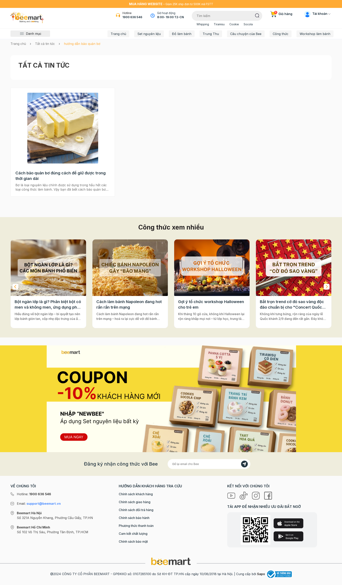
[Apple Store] (288, 523)
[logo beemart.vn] (171, 561)
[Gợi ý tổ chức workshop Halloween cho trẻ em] (130, 267)
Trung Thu (211, 34)
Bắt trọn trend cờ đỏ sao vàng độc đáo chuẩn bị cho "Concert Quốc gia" (210, 304)
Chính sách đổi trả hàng (136, 510)
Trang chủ (118, 34)
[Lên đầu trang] (335, 581)
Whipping (203, 24)
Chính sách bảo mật (133, 541)
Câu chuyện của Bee (245, 34)
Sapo (261, 574)
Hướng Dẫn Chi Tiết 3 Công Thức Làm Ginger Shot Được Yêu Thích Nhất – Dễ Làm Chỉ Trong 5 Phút (291, 304)
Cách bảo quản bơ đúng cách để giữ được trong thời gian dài (60, 176)
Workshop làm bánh (315, 34)
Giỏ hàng (283, 14)
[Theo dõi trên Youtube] (231, 495)
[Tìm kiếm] (257, 15)
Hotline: (34, 494)
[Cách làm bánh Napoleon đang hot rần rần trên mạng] (48, 267)
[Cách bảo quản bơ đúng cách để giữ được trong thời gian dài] (62, 128)
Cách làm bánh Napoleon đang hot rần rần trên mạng (47, 304)
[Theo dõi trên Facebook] (268, 495)
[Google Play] (288, 536)
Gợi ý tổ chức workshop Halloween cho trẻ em (129, 304)
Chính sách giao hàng (134, 502)
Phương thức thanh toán (136, 526)
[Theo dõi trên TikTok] (244, 495)
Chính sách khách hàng (136, 494)
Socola (248, 24)
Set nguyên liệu (149, 34)
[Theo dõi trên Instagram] (256, 495)
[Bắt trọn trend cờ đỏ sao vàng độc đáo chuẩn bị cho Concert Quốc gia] (212, 267)
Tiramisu (219, 24)
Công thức (280, 34)
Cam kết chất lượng (133, 534)
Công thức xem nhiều (171, 227)
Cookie (234, 24)
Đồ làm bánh (181, 34)
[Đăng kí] (244, 464)
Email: (39, 504)
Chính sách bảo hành (134, 518)
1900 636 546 (132, 17)
